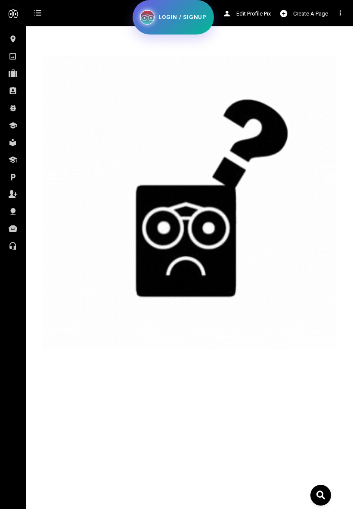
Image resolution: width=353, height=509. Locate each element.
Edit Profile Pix (253, 13)
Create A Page (310, 13)
